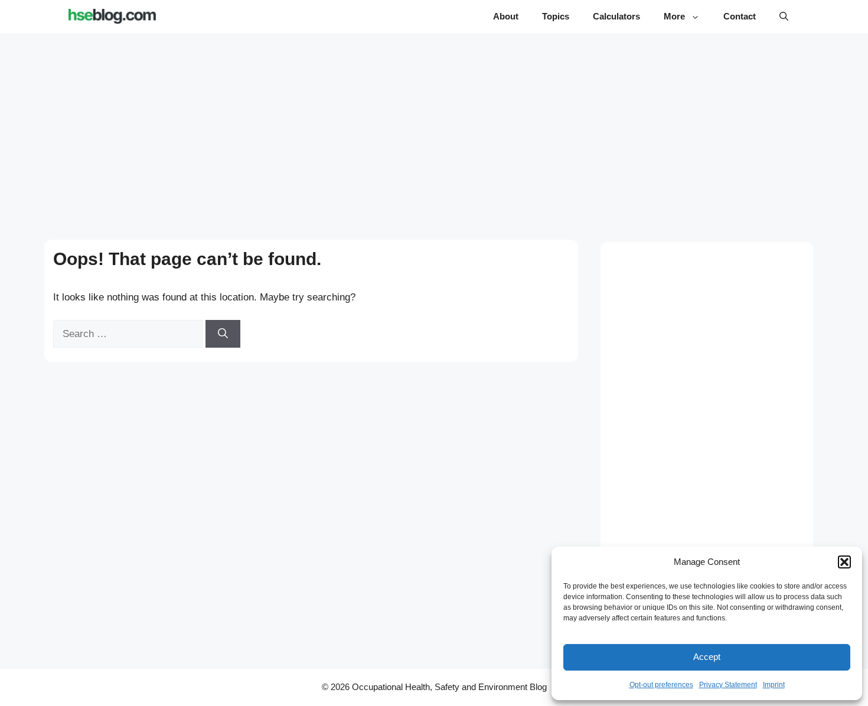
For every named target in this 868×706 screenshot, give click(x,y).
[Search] (222, 334)
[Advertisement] (434, 125)
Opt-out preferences (661, 685)
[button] (844, 562)
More (674, 16)
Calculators (616, 16)
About (505, 16)
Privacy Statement (728, 685)
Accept (706, 657)
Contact (739, 16)
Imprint (774, 685)
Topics (555, 16)
